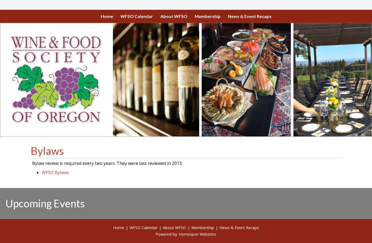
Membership (208, 16)
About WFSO (173, 16)
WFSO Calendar (136, 16)
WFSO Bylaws (55, 173)
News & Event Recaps (250, 16)
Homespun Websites (197, 234)
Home (107, 16)
